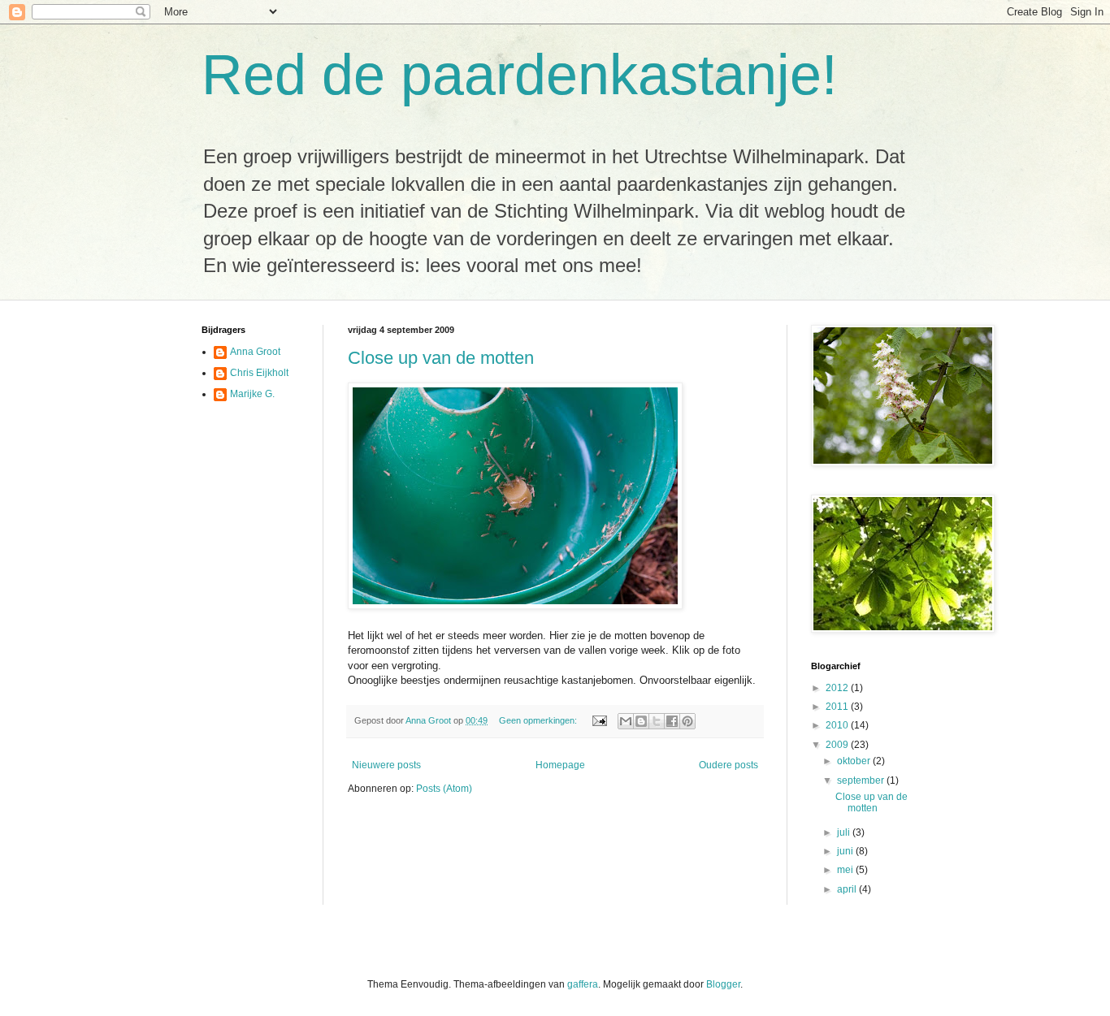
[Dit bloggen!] (641, 721)
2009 (838, 744)
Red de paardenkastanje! (519, 74)
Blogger (723, 984)
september (862, 780)
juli (844, 832)
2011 (838, 706)
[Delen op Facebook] (672, 721)
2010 (838, 725)
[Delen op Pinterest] (687, 721)
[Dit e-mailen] (626, 721)
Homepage (560, 765)
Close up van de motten (441, 358)
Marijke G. (252, 394)
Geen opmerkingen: (539, 720)
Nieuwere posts (386, 765)
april (848, 889)
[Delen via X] (656, 721)
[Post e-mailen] (598, 720)
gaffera (582, 984)
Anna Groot (255, 351)
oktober (855, 761)
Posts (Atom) (444, 788)
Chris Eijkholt (259, 372)
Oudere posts (728, 765)
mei (846, 869)
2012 (838, 688)
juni (846, 851)
